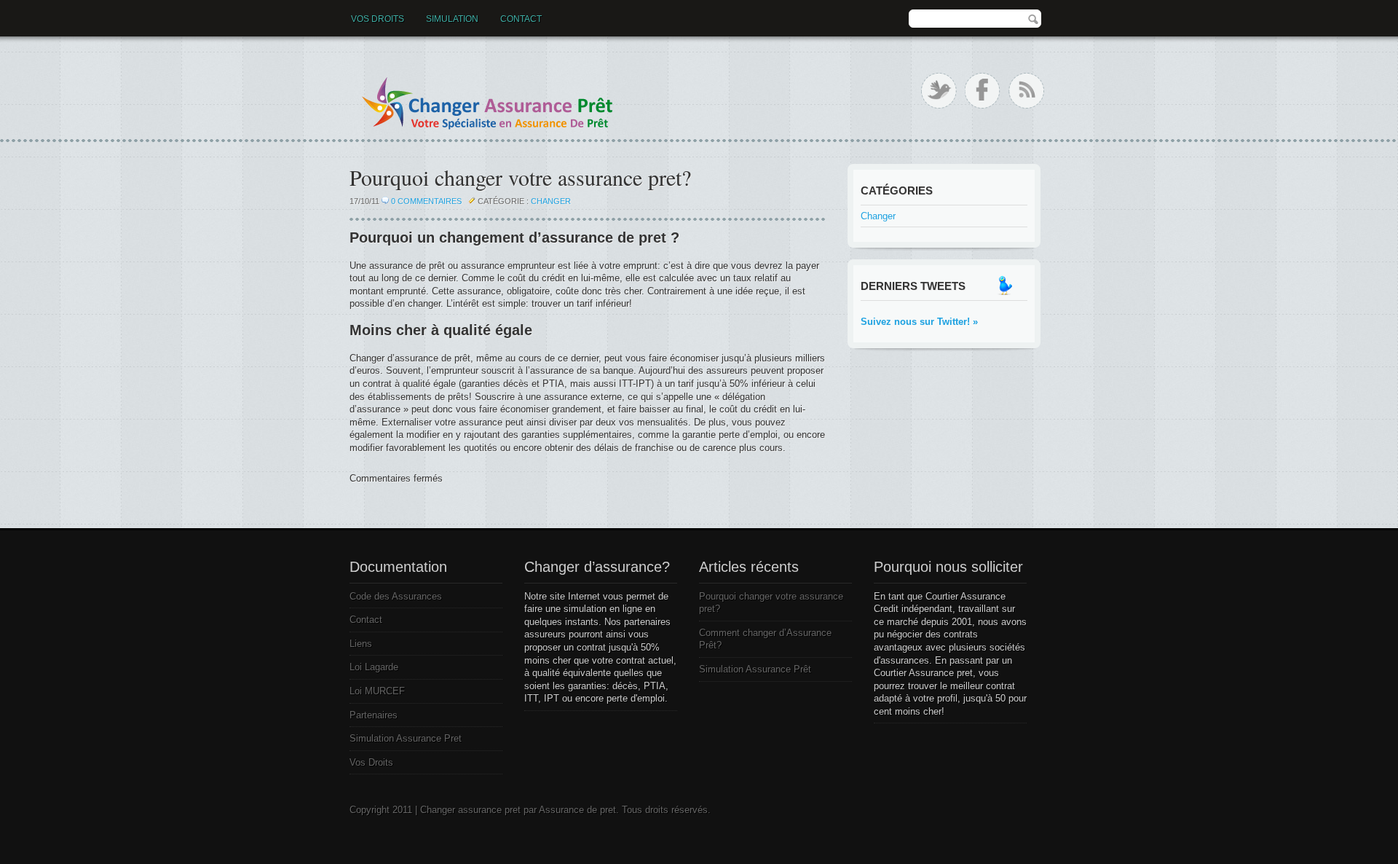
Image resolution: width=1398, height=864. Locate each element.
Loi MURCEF (377, 691)
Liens (361, 643)
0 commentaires (426, 201)
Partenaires (374, 715)
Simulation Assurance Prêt (755, 669)
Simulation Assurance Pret (406, 738)
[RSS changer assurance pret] (1026, 91)
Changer (551, 201)
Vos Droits (377, 19)
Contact (521, 19)
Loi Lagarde (374, 666)
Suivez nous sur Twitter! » (919, 321)
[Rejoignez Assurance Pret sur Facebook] (982, 91)
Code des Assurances (396, 596)
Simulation (452, 19)
